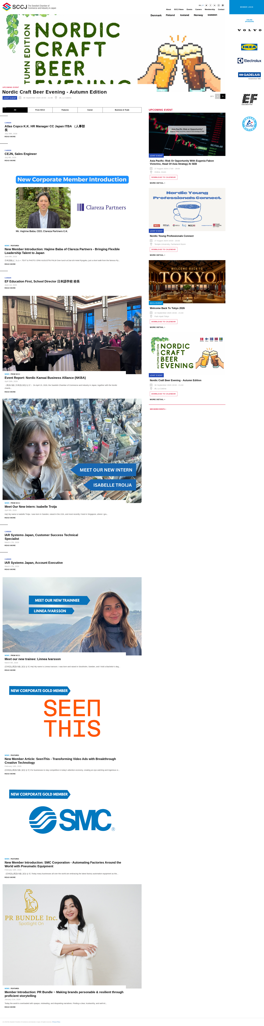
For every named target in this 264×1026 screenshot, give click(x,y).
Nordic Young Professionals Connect (172, 236)
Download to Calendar (163, 177)
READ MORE (10, 136)
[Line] (222, 5)
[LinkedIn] (214, 5)
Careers (198, 9)
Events (189, 9)
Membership (210, 9)
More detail (157, 183)
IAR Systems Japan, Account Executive (34, 562)
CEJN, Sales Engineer (21, 154)
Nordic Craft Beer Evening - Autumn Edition (175, 380)
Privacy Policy (56, 1022)
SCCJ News (179, 9)
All (15, 110)
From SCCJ (40, 110)
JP (203, 5)
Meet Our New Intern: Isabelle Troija (31, 506)
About (168, 9)
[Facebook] (210, 5)
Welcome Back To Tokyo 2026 (38, 92)
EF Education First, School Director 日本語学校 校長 (42, 281)
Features (65, 110)
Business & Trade (122, 110)
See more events (157, 409)
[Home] (29, 7)
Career (90, 110)
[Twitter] (206, 5)
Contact (221, 9)
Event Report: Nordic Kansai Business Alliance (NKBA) (45, 377)
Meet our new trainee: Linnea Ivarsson (33, 659)
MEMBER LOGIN (246, 7)
